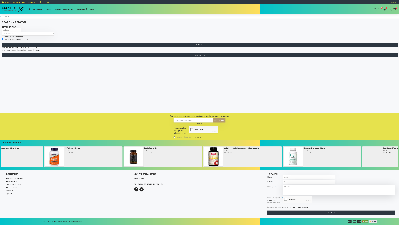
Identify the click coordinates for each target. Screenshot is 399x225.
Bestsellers (6, 142)
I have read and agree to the (188, 137)
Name (269, 177)
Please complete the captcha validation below (180, 130)
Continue (199, 55)
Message (270, 186)
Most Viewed (17, 142)
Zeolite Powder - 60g (130, 148)
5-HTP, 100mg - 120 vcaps (52, 148)
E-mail (269, 182)
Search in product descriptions (16, 39)
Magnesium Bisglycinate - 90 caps (293, 148)
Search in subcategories (13, 37)
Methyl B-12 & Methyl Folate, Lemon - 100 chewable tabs (220, 148)
